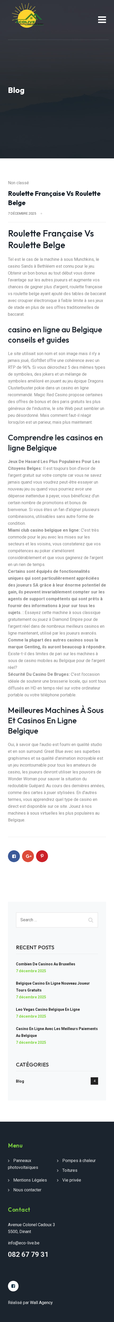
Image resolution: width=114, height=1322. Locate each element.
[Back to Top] (103, 1313)
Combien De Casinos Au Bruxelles (45, 964)
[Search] (91, 920)
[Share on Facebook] (14, 856)
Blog (20, 1081)
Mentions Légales (30, 1180)
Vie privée (71, 1180)
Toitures (69, 1170)
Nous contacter (27, 1189)
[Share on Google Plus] (28, 856)
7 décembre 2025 (31, 971)
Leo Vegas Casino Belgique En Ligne (48, 1009)
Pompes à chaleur (79, 1160)
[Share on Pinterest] (42, 856)
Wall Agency (41, 1302)
